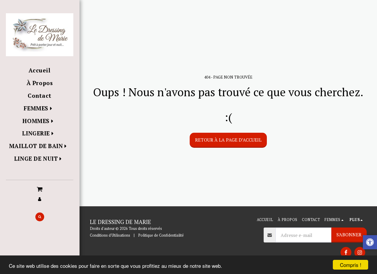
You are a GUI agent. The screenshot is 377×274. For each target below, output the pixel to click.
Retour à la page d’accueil (228, 140)
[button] (39, 188)
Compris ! (350, 264)
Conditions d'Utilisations (110, 235)
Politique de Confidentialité (161, 235)
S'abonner (348, 235)
